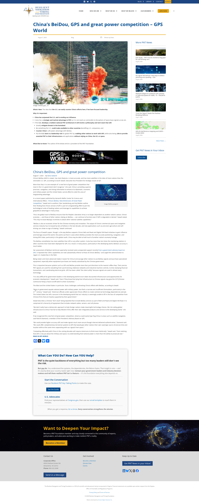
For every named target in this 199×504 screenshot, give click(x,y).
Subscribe (141, 157)
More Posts (161, 141)
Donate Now (87, 463)
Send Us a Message (55, 474)
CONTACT (159, 1)
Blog (72, 37)
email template (96, 400)
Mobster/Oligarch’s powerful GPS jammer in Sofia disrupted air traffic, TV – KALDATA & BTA (150, 95)
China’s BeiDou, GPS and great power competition (69, 172)
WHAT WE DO (110, 11)
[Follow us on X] (90, 2)
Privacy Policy (93, 492)
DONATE (168, 1)
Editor (112, 37)
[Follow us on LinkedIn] (83, 2)
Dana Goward (52, 176)
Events (85, 466)
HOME (81, 11)
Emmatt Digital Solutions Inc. (105, 500)
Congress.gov (73, 400)
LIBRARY (149, 1)
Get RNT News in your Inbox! (137, 463)
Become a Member (55, 443)
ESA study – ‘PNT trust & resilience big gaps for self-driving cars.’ (151, 58)
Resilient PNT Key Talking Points (64, 383)
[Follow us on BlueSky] (87, 2)
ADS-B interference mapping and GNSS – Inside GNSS (150, 132)
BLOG (140, 1)
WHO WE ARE (94, 11)
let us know (72, 409)
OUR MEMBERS (146, 11)
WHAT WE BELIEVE (127, 11)
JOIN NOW (163, 11)
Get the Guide (53, 389)
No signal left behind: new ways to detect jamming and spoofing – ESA (150, 76)
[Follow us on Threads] (133, 470)
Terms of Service (105, 492)
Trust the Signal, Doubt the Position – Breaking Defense (148, 114)
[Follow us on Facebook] (93, 2)
